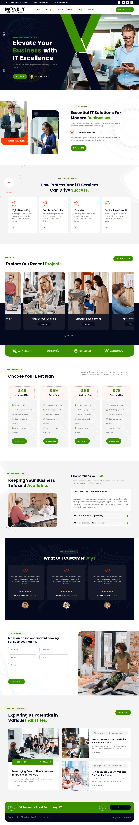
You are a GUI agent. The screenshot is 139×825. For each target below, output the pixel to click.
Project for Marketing (117, 319)
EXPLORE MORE (78, 148)
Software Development (73, 318)
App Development (29, 318)
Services (70, 10)
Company (48, 10)
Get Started (20, 76)
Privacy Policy (115, 818)
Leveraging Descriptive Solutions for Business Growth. (32, 773)
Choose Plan (19, 441)
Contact (91, 10)
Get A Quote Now (124, 10)
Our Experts (42, 76)
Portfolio (60, 10)
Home (37, 10)
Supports (127, 818)
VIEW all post (123, 712)
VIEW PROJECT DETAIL (123, 259)
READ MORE (20, 227)
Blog (80, 10)
